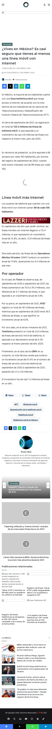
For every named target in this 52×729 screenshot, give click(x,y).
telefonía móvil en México (26, 420)
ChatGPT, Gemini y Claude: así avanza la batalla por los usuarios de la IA (24, 489)
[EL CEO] (26, 5)
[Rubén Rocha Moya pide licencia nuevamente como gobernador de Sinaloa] (8, 669)
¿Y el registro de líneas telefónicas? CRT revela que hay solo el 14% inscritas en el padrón (37, 618)
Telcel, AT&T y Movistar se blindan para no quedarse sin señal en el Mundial (13, 592)
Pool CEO (8, 80)
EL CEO (44, 713)
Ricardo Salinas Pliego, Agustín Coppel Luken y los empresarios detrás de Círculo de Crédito (31, 658)
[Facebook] (4, 86)
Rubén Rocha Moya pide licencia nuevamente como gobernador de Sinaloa (32, 669)
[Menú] (3, 5)
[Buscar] (49, 5)
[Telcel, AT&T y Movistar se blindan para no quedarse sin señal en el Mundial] (13, 580)
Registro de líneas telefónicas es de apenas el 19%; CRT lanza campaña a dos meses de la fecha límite (13, 619)
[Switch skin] (45, 5)
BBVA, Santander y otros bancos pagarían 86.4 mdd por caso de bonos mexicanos (31, 647)
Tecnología (7, 44)
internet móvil (30, 404)
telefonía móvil (26, 415)
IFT (16, 404)
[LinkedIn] (16, 86)
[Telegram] (27, 86)
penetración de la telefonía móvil (26, 409)
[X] (10, 86)
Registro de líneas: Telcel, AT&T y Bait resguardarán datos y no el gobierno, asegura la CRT (38, 591)
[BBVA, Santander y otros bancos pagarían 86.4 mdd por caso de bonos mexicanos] (8, 648)
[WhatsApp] (21, 86)
